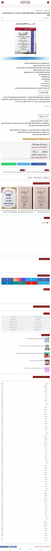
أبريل (46, 395)
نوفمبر (45, 409)
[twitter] (32, 279)
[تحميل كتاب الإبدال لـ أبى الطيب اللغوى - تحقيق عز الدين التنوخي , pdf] (42, 197)
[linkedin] (7, 283)
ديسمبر (45, 407)
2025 (47, 405)
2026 (47, 384)
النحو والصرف (46, 10)
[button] (38, 164)
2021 (47, 519)
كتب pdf (29, 177)
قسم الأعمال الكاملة (13, 322)
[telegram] (44, 283)
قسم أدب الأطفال (13, 319)
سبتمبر (45, 412)
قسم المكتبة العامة (13, 329)
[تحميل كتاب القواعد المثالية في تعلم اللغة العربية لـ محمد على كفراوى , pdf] (9, 197)
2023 (47, 463)
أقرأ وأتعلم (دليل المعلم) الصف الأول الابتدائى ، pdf (34, 338)
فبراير (46, 400)
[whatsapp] (19, 283)
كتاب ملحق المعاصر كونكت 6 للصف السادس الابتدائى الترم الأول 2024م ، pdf (30, 353)
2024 (47, 432)
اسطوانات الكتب (13, 317)
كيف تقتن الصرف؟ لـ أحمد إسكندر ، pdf (37, 360)
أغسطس (45, 386)
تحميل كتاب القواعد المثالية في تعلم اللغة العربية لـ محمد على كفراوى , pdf (9, 211)
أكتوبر (46, 439)
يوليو (46, 388)
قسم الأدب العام (38, 322)
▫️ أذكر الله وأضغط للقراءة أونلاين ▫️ (39, 157)
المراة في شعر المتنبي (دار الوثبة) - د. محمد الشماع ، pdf (34, 368)
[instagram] (19, 279)
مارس (45, 398)
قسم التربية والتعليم (13, 324)
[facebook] (44, 279)
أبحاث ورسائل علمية (37, 317)
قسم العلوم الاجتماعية (38, 327)
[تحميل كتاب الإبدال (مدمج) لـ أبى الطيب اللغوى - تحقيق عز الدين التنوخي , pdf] (25, 197)
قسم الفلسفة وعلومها (13, 327)
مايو (46, 393)
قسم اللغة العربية (39, 10)
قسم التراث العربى (37, 324)
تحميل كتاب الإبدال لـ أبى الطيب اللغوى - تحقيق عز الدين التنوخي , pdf (42, 211)
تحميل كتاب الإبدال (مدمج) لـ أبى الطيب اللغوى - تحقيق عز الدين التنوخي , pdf (25, 211)
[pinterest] (32, 283)
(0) (2, 18)
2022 (47, 488)
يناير (46, 402)
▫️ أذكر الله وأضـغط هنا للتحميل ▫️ (39, 147)
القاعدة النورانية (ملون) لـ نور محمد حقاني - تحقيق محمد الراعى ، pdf (31, 346)
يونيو (46, 391)
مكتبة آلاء (36, 546)
